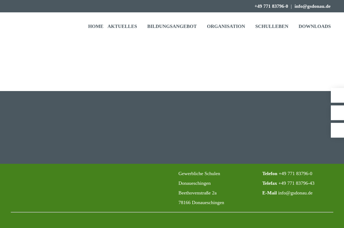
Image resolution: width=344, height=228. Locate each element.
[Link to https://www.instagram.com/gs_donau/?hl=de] (118, 174)
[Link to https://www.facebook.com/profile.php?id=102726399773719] (129, 174)
